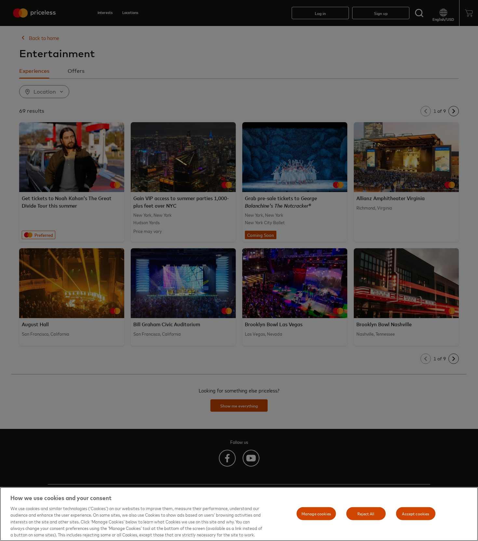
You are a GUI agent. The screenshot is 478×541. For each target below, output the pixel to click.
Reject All (365, 513)
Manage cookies (316, 513)
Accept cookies (415, 513)
